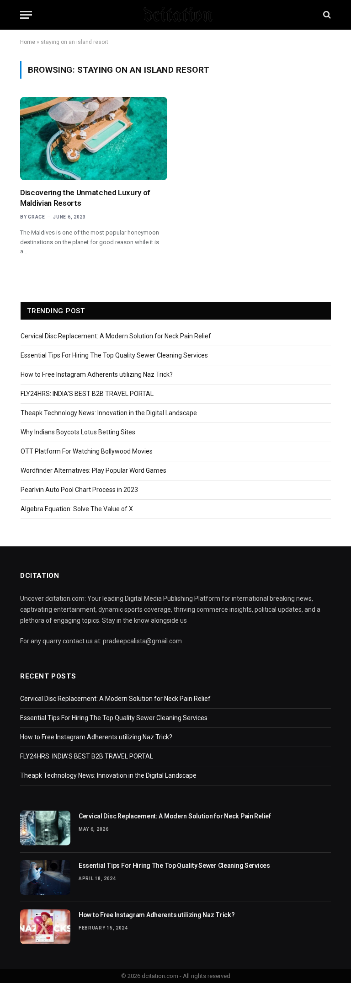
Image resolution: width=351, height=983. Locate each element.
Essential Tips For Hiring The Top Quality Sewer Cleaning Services (114, 355)
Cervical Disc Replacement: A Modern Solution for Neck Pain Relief (116, 336)
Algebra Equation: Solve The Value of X (77, 509)
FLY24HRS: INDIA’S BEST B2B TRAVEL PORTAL (87, 393)
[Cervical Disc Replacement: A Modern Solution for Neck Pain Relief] (45, 828)
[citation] (175, 14)
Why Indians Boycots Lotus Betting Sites (78, 432)
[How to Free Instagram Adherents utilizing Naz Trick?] (45, 926)
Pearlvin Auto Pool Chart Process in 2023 (79, 489)
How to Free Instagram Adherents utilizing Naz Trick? (97, 374)
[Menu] (26, 15)
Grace (36, 216)
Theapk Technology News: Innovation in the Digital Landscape (109, 413)
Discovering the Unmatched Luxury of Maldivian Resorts (85, 198)
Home (27, 42)
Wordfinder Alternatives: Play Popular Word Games (93, 470)
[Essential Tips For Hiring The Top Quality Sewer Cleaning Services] (45, 877)
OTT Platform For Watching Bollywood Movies (87, 451)
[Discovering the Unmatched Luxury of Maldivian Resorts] (93, 138)
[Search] (326, 15)
